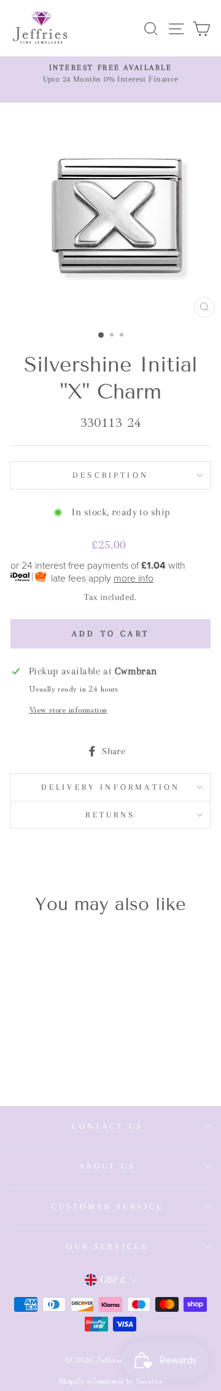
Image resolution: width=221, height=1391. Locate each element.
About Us (107, 1166)
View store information (68, 709)
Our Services (107, 1246)
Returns (110, 814)
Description (110, 475)
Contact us (108, 1126)
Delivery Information (110, 787)
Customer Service (107, 1206)
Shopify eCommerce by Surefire (110, 1380)
